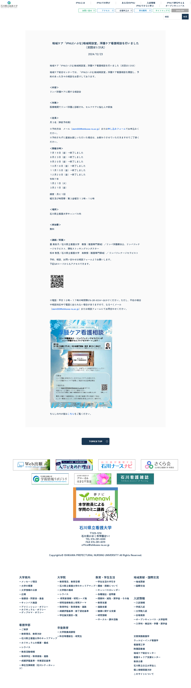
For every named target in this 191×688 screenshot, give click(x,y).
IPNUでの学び (103, 2)
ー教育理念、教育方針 (30, 633)
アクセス (106, 10)
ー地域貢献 (139, 581)
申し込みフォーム (117, 128)
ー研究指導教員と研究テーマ (71, 602)
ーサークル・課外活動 (107, 619)
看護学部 (24, 625)
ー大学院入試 (140, 611)
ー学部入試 (139, 606)
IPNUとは (80, 2)
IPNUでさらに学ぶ (145, 5)
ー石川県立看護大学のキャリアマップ (38, 638)
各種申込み (124, 10)
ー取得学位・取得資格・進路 (33, 656)
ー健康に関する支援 (106, 611)
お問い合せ (87, 10)
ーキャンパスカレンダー (108, 590)
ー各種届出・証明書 (106, 594)
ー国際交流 (139, 585)
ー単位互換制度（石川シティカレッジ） (37, 666)
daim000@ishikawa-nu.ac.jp (85, 128)
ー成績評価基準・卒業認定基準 (34, 660)
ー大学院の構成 (65, 590)
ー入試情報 (139, 602)
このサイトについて (144, 674)
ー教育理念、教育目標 (68, 581)
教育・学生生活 (105, 577)
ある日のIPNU (128, 2)
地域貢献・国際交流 (146, 577)
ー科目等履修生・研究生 (69, 636)
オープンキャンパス (175, 5)
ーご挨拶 (23, 629)
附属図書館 (139, 648)
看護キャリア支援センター (147, 657)
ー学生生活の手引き (106, 581)
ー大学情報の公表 (28, 590)
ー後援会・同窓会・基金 (31, 598)
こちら (71, 413)
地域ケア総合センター (145, 653)
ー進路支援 (101, 606)
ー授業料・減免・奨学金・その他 (112, 598)
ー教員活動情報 (27, 651)
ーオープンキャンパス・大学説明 (150, 619)
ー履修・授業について (107, 585)
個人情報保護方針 (143, 669)
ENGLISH (180, 10)
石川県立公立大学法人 (145, 665)
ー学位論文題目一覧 (67, 615)
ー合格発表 (139, 615)
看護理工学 (139, 644)
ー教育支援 (101, 602)
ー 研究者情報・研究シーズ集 (72, 598)
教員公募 (138, 661)
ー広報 (22, 594)
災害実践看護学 (141, 636)
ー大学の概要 (26, 585)
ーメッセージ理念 (28, 581)
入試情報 (151, 2)
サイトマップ (161, 10)
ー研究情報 (101, 615)
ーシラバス (24, 647)
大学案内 (24, 577)
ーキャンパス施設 (28, 602)
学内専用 (143, 10)
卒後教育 (63, 628)
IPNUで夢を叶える (175, 2)
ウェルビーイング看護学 (146, 640)
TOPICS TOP (95, 441)
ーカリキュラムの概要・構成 (33, 642)
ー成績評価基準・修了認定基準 (73, 611)
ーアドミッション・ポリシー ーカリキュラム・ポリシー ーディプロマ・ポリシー (33, 609)
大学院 (61, 577)
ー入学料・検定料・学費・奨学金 (150, 623)
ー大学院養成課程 (66, 632)
